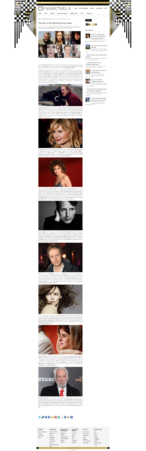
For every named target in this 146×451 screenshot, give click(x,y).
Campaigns (52, 437)
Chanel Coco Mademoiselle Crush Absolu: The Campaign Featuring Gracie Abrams (98, 36)
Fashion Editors (64, 438)
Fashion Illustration (54, 444)
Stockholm (74, 440)
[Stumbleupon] (59, 418)
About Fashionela (83, 8)
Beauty (51, 442)
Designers (63, 433)
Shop (105, 8)
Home (75, 8)
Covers (51, 435)
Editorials (52, 433)
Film (95, 431)
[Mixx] (55, 418)
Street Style (86, 433)
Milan (73, 436)
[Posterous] (52, 418)
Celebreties (86, 435)
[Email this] (62, 418)
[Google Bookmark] (71, 418)
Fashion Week (75, 430)
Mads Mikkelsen (44, 28)
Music (95, 433)
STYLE (82, 13)
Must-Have (85, 442)
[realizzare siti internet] (73, 450)
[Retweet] (39, 418)
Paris (73, 438)
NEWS (45, 13)
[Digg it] (46, 418)
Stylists (62, 440)
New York (74, 433)
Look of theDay (86, 441)
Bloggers (85, 439)
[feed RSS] (91, 25)
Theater (96, 437)
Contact (92, 8)
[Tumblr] (65, 418)
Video (39, 437)
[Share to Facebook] (49, 418)
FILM (50, 19)
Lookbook (52, 439)
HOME (40, 13)
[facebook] (87, 25)
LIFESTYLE (89, 13)
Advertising (99, 8)
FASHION (52, 13)
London (74, 435)
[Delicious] (43, 418)
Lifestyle (98, 429)
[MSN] (68, 418)
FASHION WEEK (74, 13)
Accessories (52, 441)
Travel (95, 444)
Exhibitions (96, 439)
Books (95, 435)
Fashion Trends (53, 431)
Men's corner (86, 431)
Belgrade (74, 442)
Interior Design (97, 442)
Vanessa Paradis (51, 28)
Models (62, 435)
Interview (63, 442)
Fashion (52, 429)
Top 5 (84, 437)
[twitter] (89, 25)
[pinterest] (94, 25)
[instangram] (96, 25)
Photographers (64, 436)
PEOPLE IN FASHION (62, 13)
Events (95, 441)
